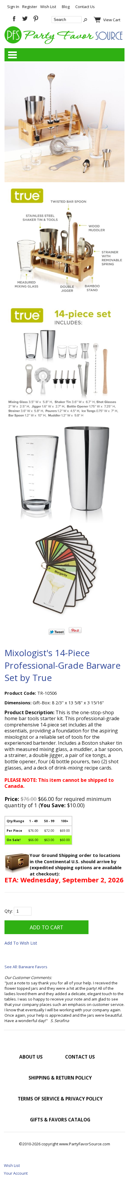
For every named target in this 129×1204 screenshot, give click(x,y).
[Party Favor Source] (64, 42)
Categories (12, 54)
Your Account (16, 1173)
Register (29, 6)
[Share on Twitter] (57, 633)
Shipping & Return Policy (60, 1077)
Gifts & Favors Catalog (60, 1119)
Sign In (13, 6)
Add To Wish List (20, 943)
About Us (31, 1057)
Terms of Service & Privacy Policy (60, 1098)
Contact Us (85, 6)
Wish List (48, 6)
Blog (66, 6)
